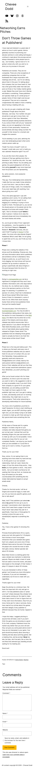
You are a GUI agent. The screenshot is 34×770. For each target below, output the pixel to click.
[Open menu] (28, 6)
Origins (20, 232)
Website (5, 730)
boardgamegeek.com (9, 311)
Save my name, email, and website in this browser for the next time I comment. (17, 740)
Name (5, 713)
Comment (6, 693)
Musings (26, 659)
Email (5, 722)
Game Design (19, 659)
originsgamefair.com (15, 279)
